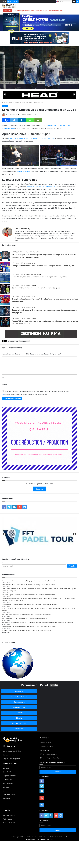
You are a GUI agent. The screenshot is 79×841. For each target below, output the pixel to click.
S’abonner (39, 489)
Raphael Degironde (31, 252)
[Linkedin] (22, 120)
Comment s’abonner (46, 746)
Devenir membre (12, 1)
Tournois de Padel (9, 815)
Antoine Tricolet (30, 285)
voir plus (54, 685)
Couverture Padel (9, 794)
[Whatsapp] (30, 120)
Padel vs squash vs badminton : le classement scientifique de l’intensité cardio (28, 585)
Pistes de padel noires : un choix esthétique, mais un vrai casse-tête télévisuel (28, 581)
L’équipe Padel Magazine (11, 758)
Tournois (3, 1)
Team (51, 839)
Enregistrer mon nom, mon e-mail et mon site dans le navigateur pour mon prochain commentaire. (36, 391)
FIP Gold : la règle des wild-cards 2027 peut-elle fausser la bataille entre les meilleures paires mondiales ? (37, 622)
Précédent (5, 94)
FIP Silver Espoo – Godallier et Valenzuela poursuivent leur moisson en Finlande (28, 595)
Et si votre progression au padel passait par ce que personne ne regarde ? (38, 10)
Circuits (5, 791)
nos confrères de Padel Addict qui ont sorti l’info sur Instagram (31, 138)
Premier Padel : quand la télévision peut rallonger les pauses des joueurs (26, 630)
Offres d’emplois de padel (48, 754)
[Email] (38, 120)
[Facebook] (6, 120)
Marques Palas (8, 783)
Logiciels (6, 787)
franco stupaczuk (13, 341)
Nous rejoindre (44, 839)
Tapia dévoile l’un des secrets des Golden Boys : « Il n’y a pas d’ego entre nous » (29, 626)
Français (60, 1)
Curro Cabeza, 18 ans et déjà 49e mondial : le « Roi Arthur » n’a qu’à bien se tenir (29, 604)
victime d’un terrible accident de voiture (41, 187)
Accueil (5, 102)
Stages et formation (9, 776)
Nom (4, 377)
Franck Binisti (30, 263)
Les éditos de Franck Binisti (12, 751)
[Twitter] (14, 120)
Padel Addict (7, 819)
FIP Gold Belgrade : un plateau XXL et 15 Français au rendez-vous (24, 618)
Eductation (6, 798)
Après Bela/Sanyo (23, 171)
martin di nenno (24, 341)
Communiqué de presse (32, 274)
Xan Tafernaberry (11, 115)
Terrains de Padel (9, 823)
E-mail (5, 384)
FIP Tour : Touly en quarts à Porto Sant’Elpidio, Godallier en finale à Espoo (26, 614)
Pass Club (35, 839)
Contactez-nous (8, 755)
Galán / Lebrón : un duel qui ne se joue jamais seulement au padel (36, 288)
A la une (11, 102)
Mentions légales (43, 837)
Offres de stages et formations (50, 758)
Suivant (73, 94)
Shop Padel (7, 772)
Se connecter (44, 750)
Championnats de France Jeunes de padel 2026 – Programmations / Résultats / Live (43, 266)
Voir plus (6, 768)
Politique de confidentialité (59, 837)
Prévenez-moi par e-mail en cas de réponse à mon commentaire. (25, 394)
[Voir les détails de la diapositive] (39, 95)
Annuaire (29, 839)
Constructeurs (7, 779)
